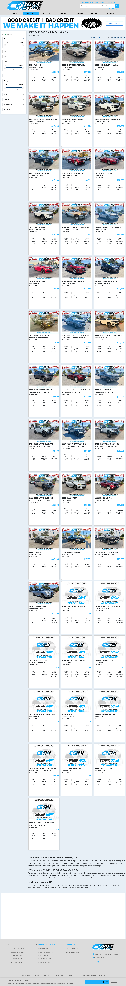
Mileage (6, 81)
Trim (5, 76)
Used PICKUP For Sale (17, 955)
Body (5, 94)
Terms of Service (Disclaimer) (64, 975)
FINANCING (47, 13)
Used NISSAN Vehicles (45, 959)
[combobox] (3, 52)
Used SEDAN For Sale (17, 959)
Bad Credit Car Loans (72, 952)
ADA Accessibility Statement (30, 975)
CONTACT (94, 13)
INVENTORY (31, 13)
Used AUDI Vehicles (44, 948)
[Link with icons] (109, 9)
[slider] (5, 45)
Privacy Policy (47, 975)
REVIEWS (110, 13)
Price (5, 61)
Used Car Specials (72, 948)
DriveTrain (7, 99)
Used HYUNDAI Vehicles (45, 952)
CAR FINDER (79, 13)
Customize (114, 982)
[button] (117, 6)
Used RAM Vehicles (44, 962)
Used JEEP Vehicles (44, 955)
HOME (15, 13)
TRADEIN (63, 13)
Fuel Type (7, 109)
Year (5, 38)
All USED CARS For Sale (17, 948)
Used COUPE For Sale (17, 952)
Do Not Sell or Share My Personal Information (91, 975)
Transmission (8, 104)
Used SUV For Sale (16, 962)
